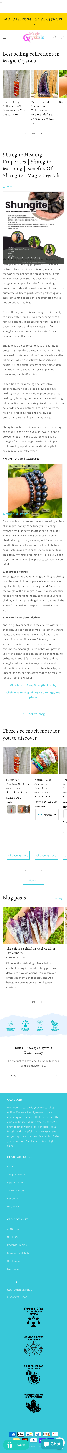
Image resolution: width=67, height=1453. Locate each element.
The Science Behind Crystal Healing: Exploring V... (30, 950)
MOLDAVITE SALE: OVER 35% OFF (33, 19)
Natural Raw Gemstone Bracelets (42, 784)
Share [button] (10, 186)
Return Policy (15, 1182)
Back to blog (36, 714)
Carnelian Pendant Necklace (18, 782)
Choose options (18, 855)
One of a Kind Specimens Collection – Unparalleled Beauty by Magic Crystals (44, 110)
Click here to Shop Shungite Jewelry (33, 685)
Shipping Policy (16, 1174)
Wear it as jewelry (17, 513)
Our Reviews (14, 1261)
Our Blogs (12, 1236)
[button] (4, 37)
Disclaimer (13, 1206)
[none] (11, 809)
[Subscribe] (56, 1076)
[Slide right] (41, 134)
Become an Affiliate (18, 1253)
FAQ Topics (13, 1269)
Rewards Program (17, 1244)
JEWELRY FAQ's (15, 1190)
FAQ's (10, 1166)
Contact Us (13, 1198)
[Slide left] (26, 134)
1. (4, 513)
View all (33, 880)
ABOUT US (13, 1228)
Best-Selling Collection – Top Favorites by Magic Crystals (15, 108)
